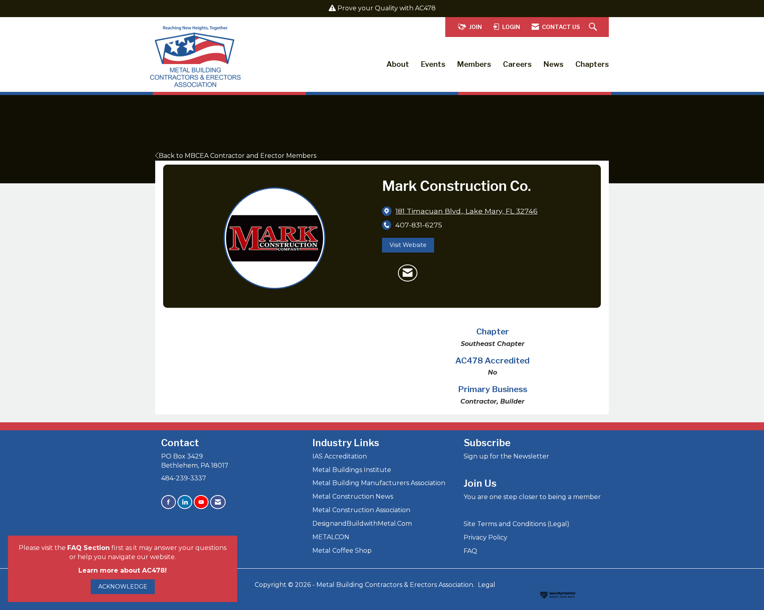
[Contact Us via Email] (218, 502)
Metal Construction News (352, 496)
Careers (517, 64)
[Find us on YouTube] (201, 502)
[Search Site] (594, 27)
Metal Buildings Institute (351, 470)
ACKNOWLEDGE (122, 586)
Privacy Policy (485, 537)
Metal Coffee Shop (342, 550)
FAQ (470, 551)
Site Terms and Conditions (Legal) (516, 524)
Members (474, 64)
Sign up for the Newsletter (506, 456)
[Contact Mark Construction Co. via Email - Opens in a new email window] (407, 273)
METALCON (330, 537)
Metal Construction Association (361, 510)
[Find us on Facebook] (168, 502)
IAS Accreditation (339, 456)
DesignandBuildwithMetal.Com (362, 523)
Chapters (592, 64)
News (553, 64)
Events (433, 64)
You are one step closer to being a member (532, 497)
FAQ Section (88, 548)
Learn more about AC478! (122, 570)
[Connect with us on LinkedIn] (184, 502)
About (397, 64)
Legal (486, 585)
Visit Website (408, 245)
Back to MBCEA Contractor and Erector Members (237, 155)
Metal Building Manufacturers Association (378, 483)
